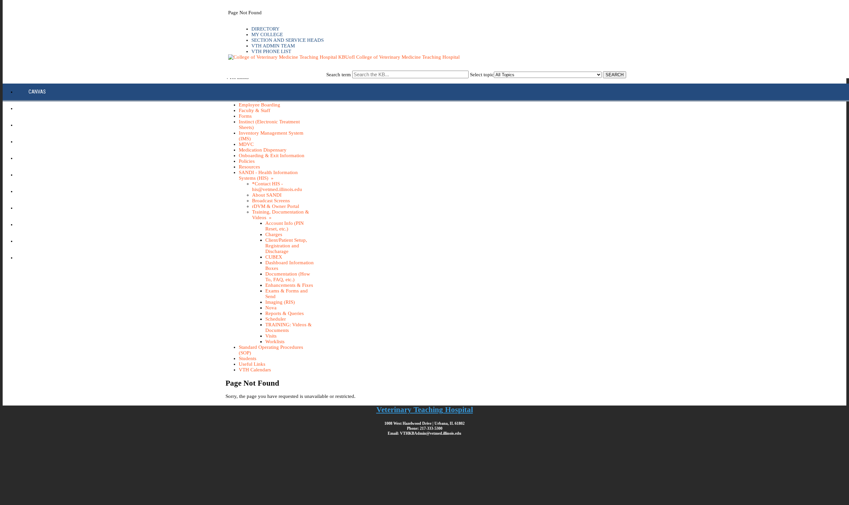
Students (247, 358)
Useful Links (252, 364)
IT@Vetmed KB (44, 191)
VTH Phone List (271, 51)
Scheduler (275, 319)
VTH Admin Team (273, 45)
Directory (265, 29)
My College (267, 34)
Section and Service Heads (287, 40)
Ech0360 (38, 125)
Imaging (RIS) (280, 302)
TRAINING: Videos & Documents (288, 327)
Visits (271, 336)
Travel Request (46, 241)
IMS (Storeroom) (47, 158)
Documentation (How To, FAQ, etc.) (287, 276)
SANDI (35, 224)
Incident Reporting (50, 174)
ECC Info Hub (43, 108)
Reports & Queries (284, 313)
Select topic (482, 74)
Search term (338, 74)
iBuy (33, 141)
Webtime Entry (45, 257)
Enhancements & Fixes (289, 285)
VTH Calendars (255, 369)
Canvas (37, 92)
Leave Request (45, 208)
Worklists (275, 341)
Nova (271, 307)
